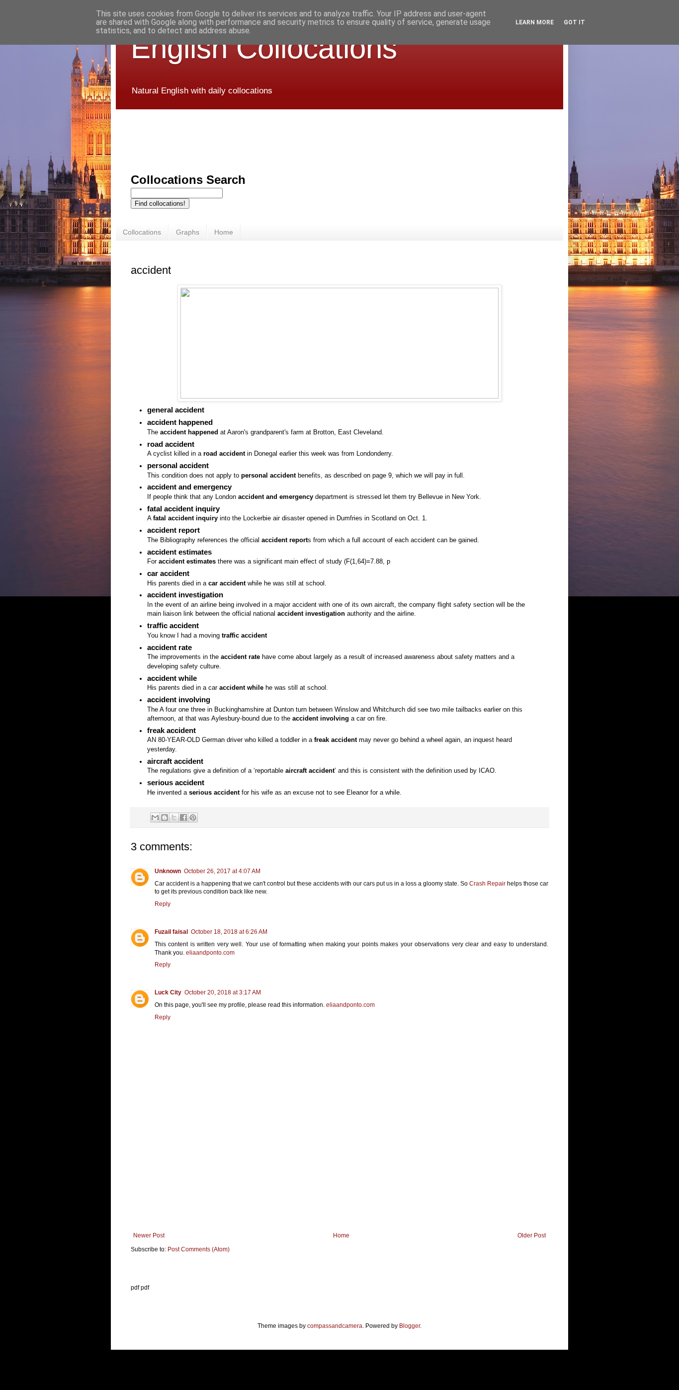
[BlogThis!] (165, 817)
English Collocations (264, 48)
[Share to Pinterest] (193, 817)
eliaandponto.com (210, 952)
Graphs (187, 232)
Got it (574, 22)
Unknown (168, 871)
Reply (162, 903)
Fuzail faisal (171, 931)
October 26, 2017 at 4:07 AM (222, 871)
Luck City (168, 992)
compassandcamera (334, 1325)
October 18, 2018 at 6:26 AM (229, 931)
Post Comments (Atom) (199, 1249)
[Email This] (155, 817)
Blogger (409, 1325)
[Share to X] (174, 817)
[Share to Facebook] (183, 817)
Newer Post (149, 1235)
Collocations (142, 232)
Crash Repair (487, 883)
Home (223, 232)
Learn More (534, 22)
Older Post (531, 1235)
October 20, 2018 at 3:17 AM (222, 992)
